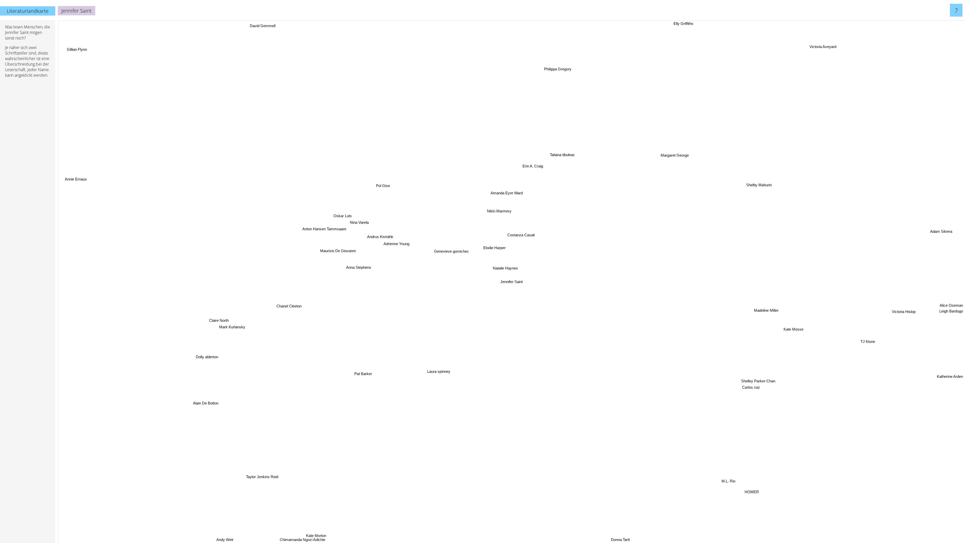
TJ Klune (854, 354)
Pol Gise (384, 185)
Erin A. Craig (499, 159)
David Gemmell (256, 27)
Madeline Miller (762, 317)
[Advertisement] (28, 158)
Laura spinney (421, 366)
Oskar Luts (349, 211)
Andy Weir (233, 539)
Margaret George (671, 153)
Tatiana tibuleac (553, 151)
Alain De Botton (195, 393)
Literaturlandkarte (28, 11)
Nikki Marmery (502, 211)
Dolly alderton (216, 366)
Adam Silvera (946, 248)
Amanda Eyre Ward (504, 192)
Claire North (218, 317)
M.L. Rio (736, 481)
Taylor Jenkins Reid (287, 483)
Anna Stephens (360, 259)
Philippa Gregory (557, 69)
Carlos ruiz (743, 393)
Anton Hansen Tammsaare (331, 218)
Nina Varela (366, 219)
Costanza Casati (520, 233)
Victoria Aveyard (873, 70)
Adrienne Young (399, 241)
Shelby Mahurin (758, 191)
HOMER (755, 490)
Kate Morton (293, 529)
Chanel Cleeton (276, 287)
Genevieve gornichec (450, 250)
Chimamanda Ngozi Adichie (312, 539)
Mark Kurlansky (231, 323)
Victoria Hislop (902, 313)
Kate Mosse (791, 334)
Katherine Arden (950, 373)
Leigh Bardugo (951, 322)
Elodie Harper (496, 247)
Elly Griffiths (686, 23)
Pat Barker (358, 371)
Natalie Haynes (506, 267)
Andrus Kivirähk (385, 231)
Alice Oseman (951, 316)
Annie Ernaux (80, 169)
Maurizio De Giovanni (342, 242)
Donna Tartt (620, 539)
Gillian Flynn (70, 59)
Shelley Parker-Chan (754, 387)
